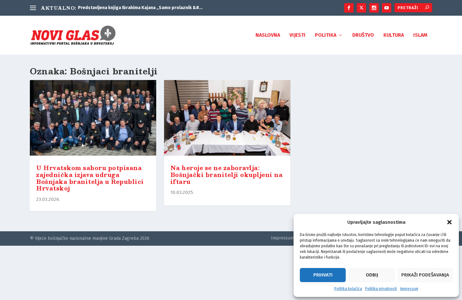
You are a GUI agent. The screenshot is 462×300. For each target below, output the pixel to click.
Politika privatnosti (381, 289)
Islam (420, 35)
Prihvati (323, 275)
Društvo (363, 35)
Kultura (393, 35)
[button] (449, 222)
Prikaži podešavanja (425, 275)
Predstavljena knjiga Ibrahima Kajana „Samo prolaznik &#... (140, 7)
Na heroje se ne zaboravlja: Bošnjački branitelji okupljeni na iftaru (226, 174)
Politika (325, 35)
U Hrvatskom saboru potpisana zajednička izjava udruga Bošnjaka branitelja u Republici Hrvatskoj (90, 178)
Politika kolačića (348, 289)
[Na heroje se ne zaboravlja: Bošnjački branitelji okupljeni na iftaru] (227, 119)
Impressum (409, 289)
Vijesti (297, 35)
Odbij (372, 275)
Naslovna (268, 35)
